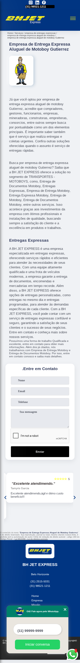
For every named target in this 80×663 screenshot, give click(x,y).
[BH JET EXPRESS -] (25, 26)
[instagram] (31, 3)
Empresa (37, 600)
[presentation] (5, 497)
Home (35, 595)
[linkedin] (37, 3)
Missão (35, 604)
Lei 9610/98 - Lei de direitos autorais (31, 539)
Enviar (40, 451)
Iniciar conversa (37, 644)
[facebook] (44, 3)
